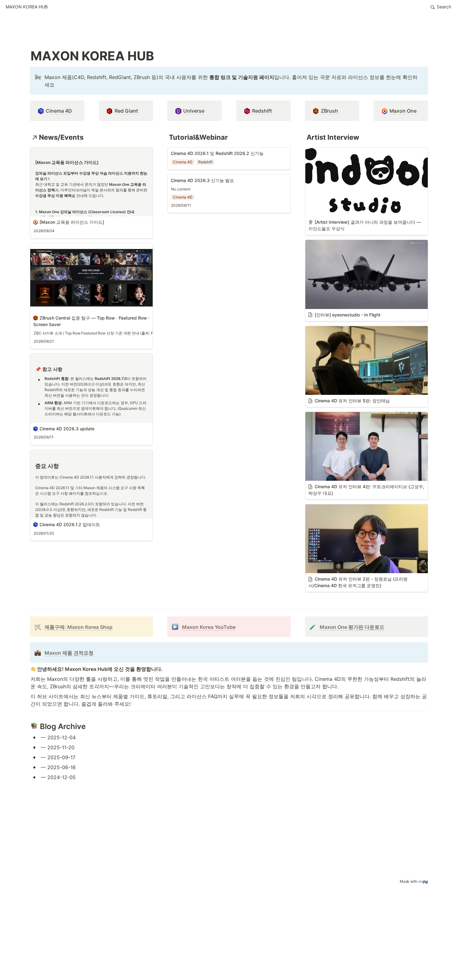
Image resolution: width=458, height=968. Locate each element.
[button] (27, 7)
